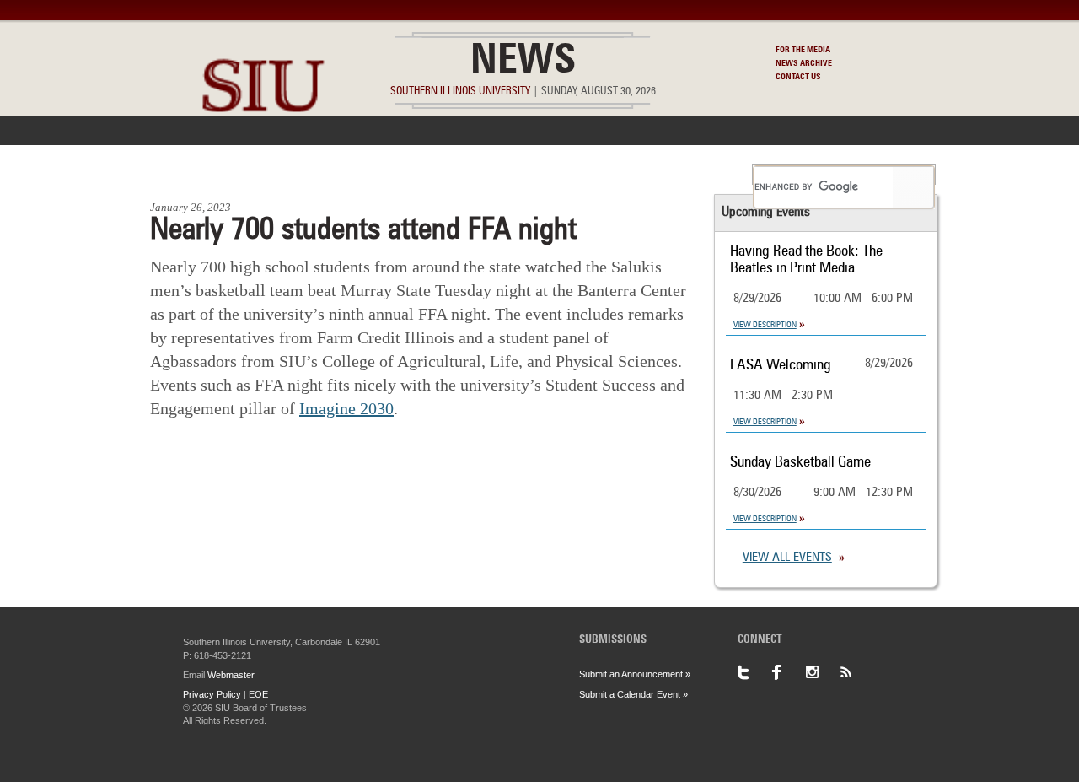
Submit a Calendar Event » (633, 694)
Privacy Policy (212, 694)
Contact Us (798, 77)
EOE (258, 694)
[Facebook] (788, 672)
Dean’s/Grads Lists (678, 175)
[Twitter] (754, 672)
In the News (292, 175)
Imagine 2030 (346, 408)
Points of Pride (545, 175)
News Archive (804, 63)
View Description (765, 325)
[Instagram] (822, 672)
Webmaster (231, 675)
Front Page (192, 175)
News (523, 62)
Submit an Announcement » (634, 674)
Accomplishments (413, 175)
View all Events (787, 558)
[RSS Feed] (855, 672)
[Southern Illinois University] (263, 152)
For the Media (803, 50)
